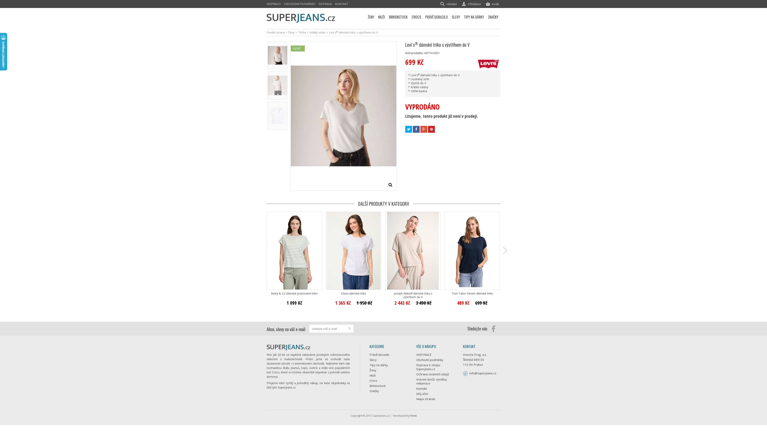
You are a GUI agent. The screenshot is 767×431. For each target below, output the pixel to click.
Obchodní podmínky (299, 4)
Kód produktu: (414, 53)
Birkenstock (377, 386)
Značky (374, 391)
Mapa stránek (425, 399)
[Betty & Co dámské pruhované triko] (294, 251)
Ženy (373, 370)
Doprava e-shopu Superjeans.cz (428, 367)
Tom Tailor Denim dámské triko (472, 293)
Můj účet (422, 394)
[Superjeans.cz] (301, 17)
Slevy (373, 360)
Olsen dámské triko (353, 293)
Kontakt (341, 4)
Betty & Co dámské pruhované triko (294, 293)
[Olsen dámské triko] (353, 251)
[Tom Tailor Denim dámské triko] (472, 251)
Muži (373, 375)
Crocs (373, 381)
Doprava (325, 4)
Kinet (413, 415)
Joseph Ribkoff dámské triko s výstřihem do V (413, 295)
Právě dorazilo (379, 355)
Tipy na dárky (379, 365)
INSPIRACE (274, 4)
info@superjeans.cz (483, 373)
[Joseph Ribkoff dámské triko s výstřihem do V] (413, 251)
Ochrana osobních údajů (432, 374)
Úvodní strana (276, 32)
